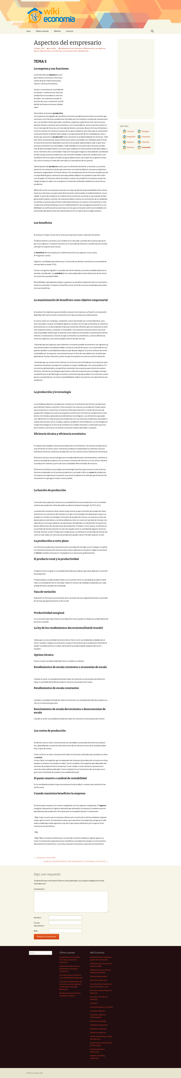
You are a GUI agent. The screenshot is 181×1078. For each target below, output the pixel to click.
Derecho (130, 147)
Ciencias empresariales (98, 976)
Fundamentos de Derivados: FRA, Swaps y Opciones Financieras (69, 959)
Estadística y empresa (98, 1029)
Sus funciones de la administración (76, 51)
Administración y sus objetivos (94, 48)
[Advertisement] (86, 91)
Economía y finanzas (97, 1011)
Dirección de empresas (98, 980)
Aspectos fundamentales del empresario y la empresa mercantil (75, 861)
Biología (145, 131)
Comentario (39, 889)
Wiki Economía (33, 1073)
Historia (130, 142)
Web (36, 931)
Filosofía (145, 142)
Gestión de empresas (98, 1032)
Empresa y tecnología (98, 1021)
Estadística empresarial (98, 1025)
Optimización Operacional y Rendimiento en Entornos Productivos (69, 968)
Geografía (131, 136)
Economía (52, 48)
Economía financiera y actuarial (101, 1007)
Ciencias (130, 131)
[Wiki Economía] (90, 14)
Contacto (69, 31)
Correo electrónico (39, 924)
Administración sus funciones (71, 48)
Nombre (38, 917)
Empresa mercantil (44, 857)
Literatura (146, 136)
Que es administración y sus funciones (48, 51)
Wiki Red (57, 31)
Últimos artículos (42, 31)
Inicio (28, 31)
